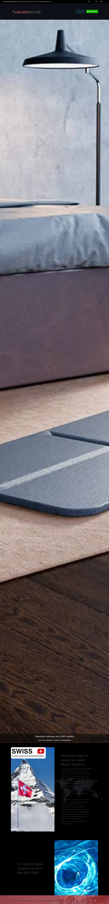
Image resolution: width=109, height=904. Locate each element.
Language (92, 1)
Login (98, 1)
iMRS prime (46, 11)
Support (104, 1)
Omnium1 (55, 11)
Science (62, 11)
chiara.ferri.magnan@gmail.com (42, 1)
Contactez (80, 11)
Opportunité (71, 11)
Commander (92, 11)
